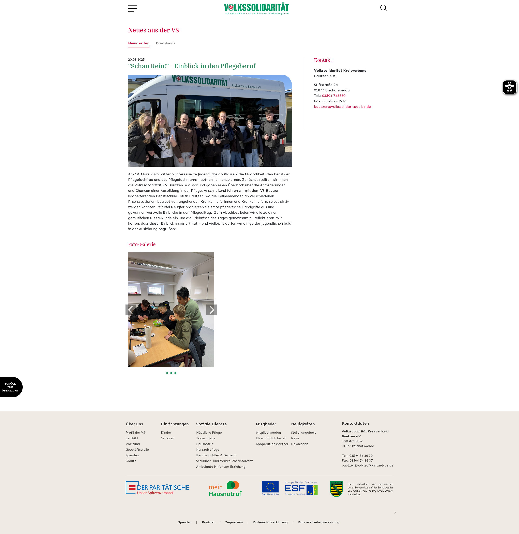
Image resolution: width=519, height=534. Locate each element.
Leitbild (132, 438)
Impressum (234, 522)
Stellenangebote (303, 432)
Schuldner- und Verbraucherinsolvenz (224, 461)
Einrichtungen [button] (175, 423)
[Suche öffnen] (383, 8)
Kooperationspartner (272, 444)
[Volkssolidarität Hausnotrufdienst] (225, 489)
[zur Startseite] (256, 8)
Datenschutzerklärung (270, 522)
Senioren (167, 438)
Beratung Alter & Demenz (216, 455)
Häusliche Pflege (209, 432)
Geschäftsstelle (137, 449)
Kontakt (208, 522)
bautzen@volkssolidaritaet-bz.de (342, 106)
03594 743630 (333, 95)
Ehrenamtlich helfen (271, 438)
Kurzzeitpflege (207, 449)
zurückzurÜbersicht (10, 387)
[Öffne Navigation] (132, 8)
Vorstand (133, 444)
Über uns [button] (134, 423)
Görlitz (131, 461)
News (295, 438)
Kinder (166, 432)
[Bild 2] (171, 373)
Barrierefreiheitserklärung (318, 522)
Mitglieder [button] (266, 423)
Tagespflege (205, 438)
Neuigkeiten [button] (303, 423)
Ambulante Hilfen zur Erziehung (221, 467)
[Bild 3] (175, 373)
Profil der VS (135, 432)
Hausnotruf (204, 444)
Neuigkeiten (138, 43)
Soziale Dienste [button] (211, 423)
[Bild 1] (167, 373)
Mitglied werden (268, 432)
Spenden (132, 455)
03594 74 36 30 (361, 456)
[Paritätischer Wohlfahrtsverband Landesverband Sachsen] (157, 489)
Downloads (165, 43)
